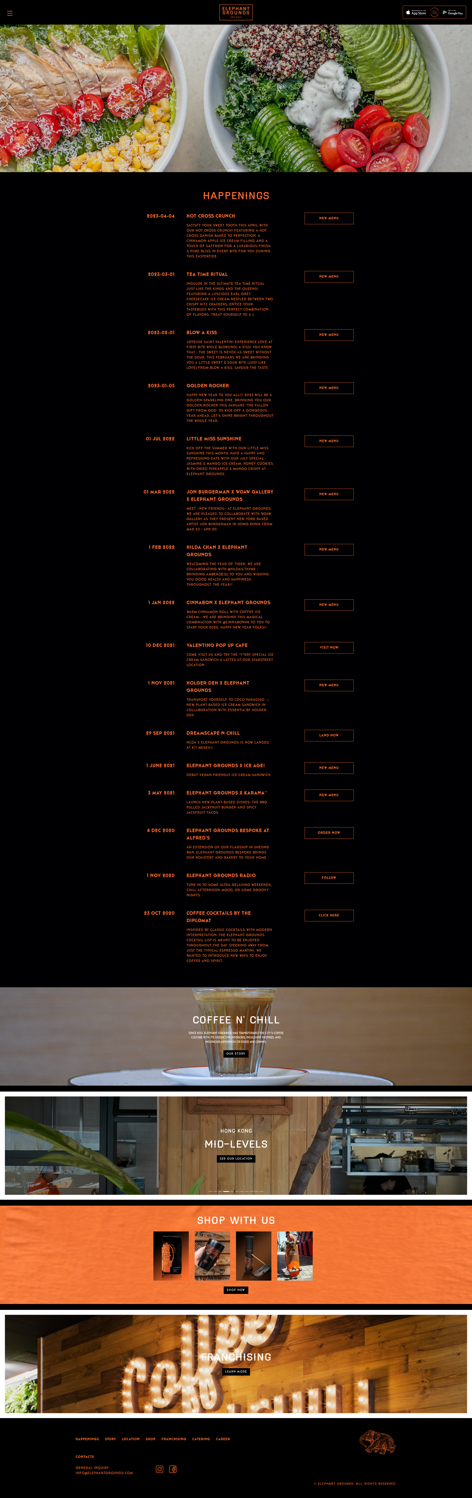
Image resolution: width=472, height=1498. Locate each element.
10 (257, 1191)
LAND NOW (329, 735)
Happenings (87, 1439)
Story (110, 1439)
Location (131, 1439)
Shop (151, 1439)
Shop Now (236, 1290)
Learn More (236, 1371)
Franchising (174, 1439)
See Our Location (236, 1158)
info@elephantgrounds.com (104, 1473)
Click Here (329, 915)
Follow (329, 878)
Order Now (329, 833)
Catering (201, 1439)
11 (262, 1191)
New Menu (329, 218)
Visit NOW (329, 648)
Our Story (236, 1053)
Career (223, 1439)
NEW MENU (329, 441)
